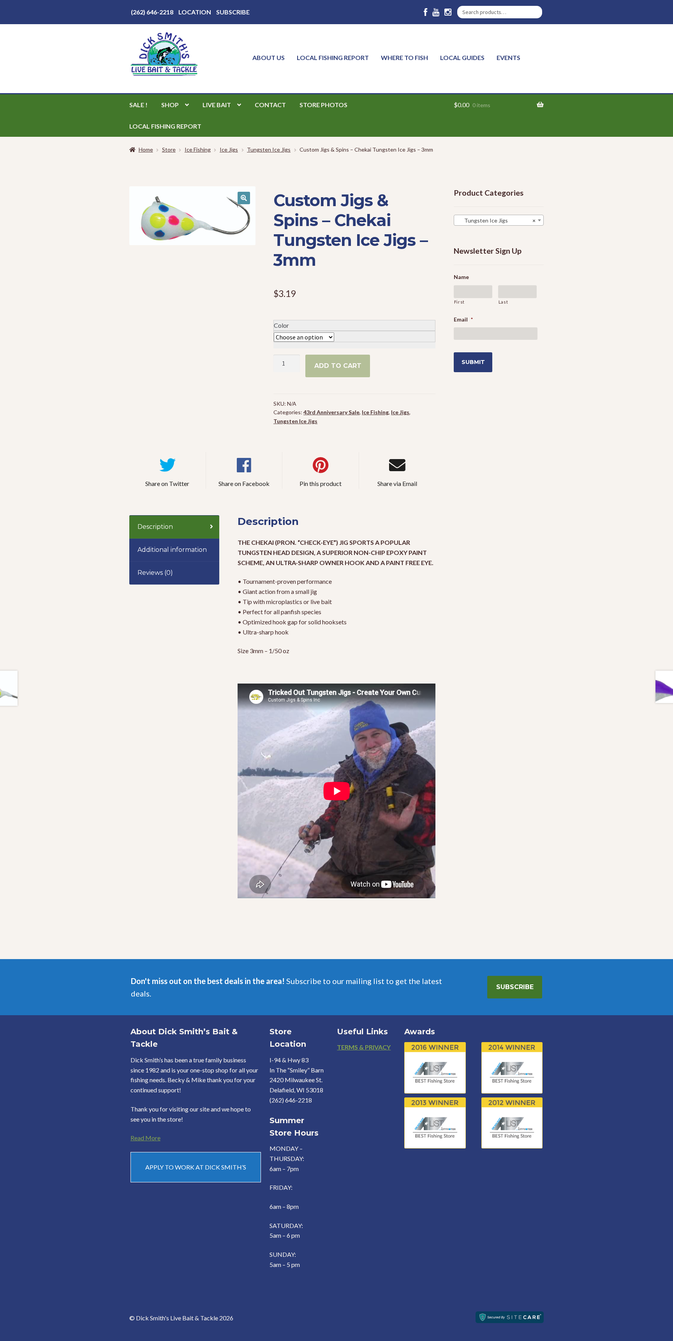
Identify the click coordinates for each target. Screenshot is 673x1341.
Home (146, 149)
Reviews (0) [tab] (155, 572)
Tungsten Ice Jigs (269, 149)
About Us (268, 57)
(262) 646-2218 (152, 12)
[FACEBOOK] (425, 12)
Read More (145, 1137)
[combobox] (499, 220)
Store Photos (323, 104)
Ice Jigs (229, 149)
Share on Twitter (167, 483)
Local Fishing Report (333, 57)
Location (194, 12)
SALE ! (138, 104)
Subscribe (233, 12)
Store (169, 149)
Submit (473, 362)
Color (281, 325)
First (459, 301)
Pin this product (321, 483)
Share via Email (397, 483)
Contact (270, 104)
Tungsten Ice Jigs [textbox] (496, 220)
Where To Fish (404, 57)
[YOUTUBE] (435, 12)
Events (508, 57)
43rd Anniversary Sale (331, 412)
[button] (244, 198)
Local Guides (462, 57)
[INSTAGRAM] (447, 12)
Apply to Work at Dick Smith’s (195, 1167)
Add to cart (337, 365)
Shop (170, 104)
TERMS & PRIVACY (364, 1047)
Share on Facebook (244, 483)
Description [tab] (155, 526)
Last (503, 301)
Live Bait (217, 104)
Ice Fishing (198, 149)
